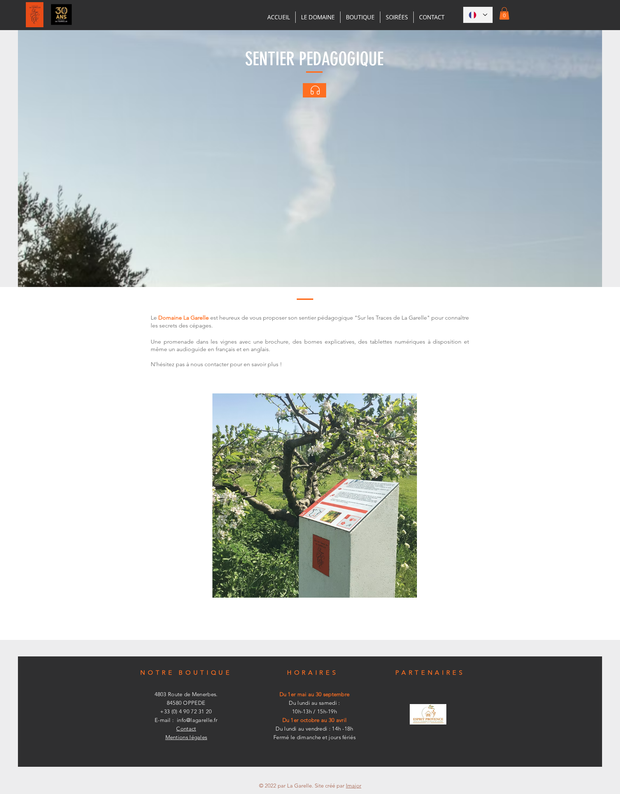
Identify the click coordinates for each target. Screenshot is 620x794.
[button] (504, 13)
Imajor (353, 785)
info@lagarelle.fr (197, 720)
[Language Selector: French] (478, 15)
